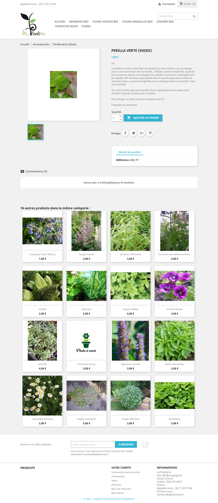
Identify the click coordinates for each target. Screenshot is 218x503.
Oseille (42, 309)
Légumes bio (165, 21)
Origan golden (131, 309)
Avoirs (114, 480)
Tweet (133, 133)
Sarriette (42, 364)
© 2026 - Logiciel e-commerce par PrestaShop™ (109, 498)
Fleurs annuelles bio (137, 21)
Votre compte (121, 467)
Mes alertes (117, 493)
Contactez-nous (66, 26)
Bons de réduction (121, 488)
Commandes (118, 476)
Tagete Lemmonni (86, 418)
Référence (122, 160)
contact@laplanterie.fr (170, 494)
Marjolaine (174, 418)
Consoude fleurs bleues (42, 254)
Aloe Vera (87, 309)
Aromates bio (79, 21)
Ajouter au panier (143, 118)
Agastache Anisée (130, 364)
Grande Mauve (175, 309)
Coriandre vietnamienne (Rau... (175, 254)
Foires (86, 26)
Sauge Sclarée (86, 254)
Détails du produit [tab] (130, 152)
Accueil (60, 21)
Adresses (116, 484)
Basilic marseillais (174, 364)
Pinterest (150, 133)
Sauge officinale (130, 418)
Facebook (145, 444)
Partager (125, 133)
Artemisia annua (86, 364)
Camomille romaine (42, 418)
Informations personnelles (125, 472)
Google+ (142, 133)
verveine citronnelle (130, 254)
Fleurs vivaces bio (105, 21)
